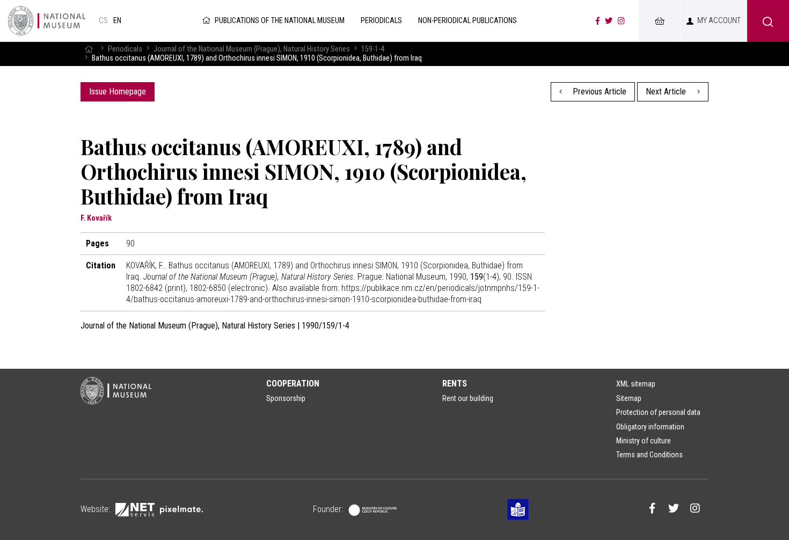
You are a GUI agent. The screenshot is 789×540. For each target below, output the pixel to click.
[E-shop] (659, 21)
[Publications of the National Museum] (46, 21)
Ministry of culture (643, 440)
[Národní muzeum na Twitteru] (608, 21)
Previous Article (598, 91)
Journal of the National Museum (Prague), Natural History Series (252, 49)
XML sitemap (635, 384)
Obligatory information (650, 426)
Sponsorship (285, 398)
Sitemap (628, 398)
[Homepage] (89, 49)
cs (103, 20)
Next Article (667, 91)
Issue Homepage (117, 91)
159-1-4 (372, 49)
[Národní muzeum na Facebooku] (597, 21)
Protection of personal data (658, 412)
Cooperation (292, 383)
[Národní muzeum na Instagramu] (621, 21)
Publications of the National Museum (280, 20)
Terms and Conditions (649, 454)
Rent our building (467, 398)
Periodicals (125, 49)
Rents (454, 383)
